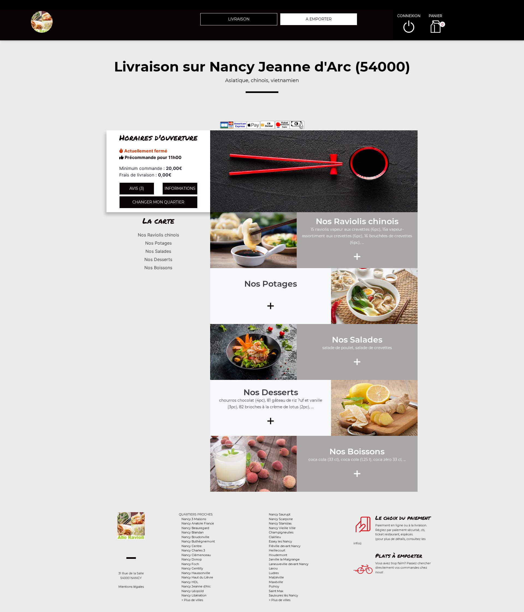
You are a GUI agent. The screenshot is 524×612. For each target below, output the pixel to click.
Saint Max (276, 591)
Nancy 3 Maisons (193, 519)
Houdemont (278, 555)
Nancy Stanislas (280, 523)
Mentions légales (131, 587)
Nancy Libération (193, 595)
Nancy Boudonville (195, 537)
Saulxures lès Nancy (283, 595)
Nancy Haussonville (195, 573)
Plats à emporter (398, 555)
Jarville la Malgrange (284, 559)
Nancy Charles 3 (193, 550)
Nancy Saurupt (279, 514)
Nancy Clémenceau (196, 555)
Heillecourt (277, 550)
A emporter (319, 19)
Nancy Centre (191, 546)
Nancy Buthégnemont (198, 541)
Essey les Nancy (280, 541)
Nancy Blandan (192, 532)
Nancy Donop (191, 559)
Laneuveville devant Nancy (288, 564)
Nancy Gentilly (192, 568)
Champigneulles (281, 532)
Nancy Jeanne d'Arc (196, 586)
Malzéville (276, 577)
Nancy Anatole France (197, 523)
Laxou (273, 568)
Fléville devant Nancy (284, 546)
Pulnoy (274, 586)
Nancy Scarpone (281, 519)
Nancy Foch (190, 564)
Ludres (274, 573)
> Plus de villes (192, 600)
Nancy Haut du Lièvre (197, 577)
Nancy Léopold (192, 591)
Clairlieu (275, 537)
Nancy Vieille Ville (282, 528)
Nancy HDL (189, 582)
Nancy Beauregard (195, 528)
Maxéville (276, 582)
